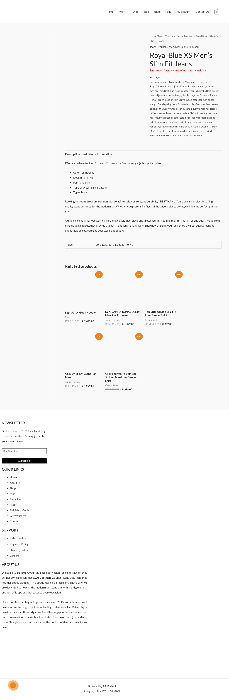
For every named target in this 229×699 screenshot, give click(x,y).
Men (121, 11)
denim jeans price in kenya (171, 99)
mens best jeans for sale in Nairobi (177, 117)
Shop (135, 11)
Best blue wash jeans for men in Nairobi (184, 90)
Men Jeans (181, 46)
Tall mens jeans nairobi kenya (188, 135)
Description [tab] (72, 154)
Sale (146, 11)
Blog (157, 11)
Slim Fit (88, 177)
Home (109, 11)
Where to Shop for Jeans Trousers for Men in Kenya (107, 163)
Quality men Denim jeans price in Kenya (179, 126)
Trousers (170, 36)
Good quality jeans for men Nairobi (176, 104)
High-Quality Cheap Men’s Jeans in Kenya (178, 108)
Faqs (168, 11)
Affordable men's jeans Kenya (171, 86)
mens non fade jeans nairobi (172, 122)
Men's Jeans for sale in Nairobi (182, 113)
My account (183, 11)
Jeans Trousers (185, 36)
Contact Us (202, 11)
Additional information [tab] (97, 154)
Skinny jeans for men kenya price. (188, 131)
